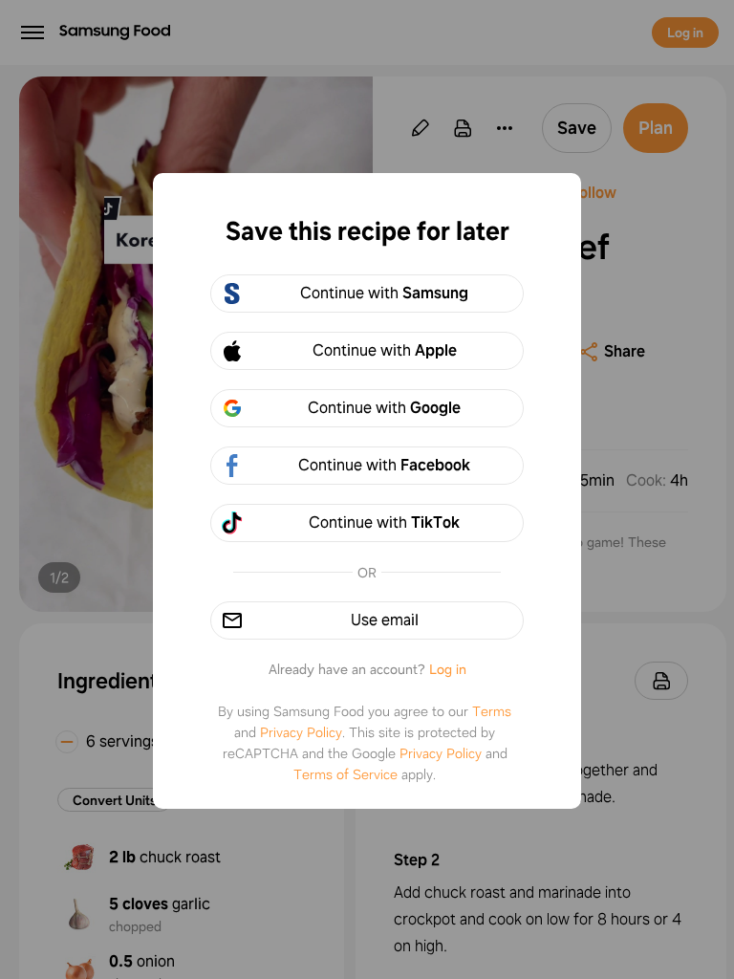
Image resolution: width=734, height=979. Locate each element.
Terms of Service (345, 774)
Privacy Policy (301, 732)
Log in (447, 669)
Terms (491, 711)
